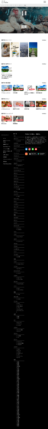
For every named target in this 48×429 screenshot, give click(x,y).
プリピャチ (19, 161)
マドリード (19, 341)
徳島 (17, 362)
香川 (17, 388)
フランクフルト (19, 289)
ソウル (18, 294)
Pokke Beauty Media (7, 163)
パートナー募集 (6, 148)
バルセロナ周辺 (19, 343)
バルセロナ (19, 344)
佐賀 (17, 363)
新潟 (17, 407)
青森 (17, 387)
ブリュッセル (19, 279)
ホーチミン (19, 268)
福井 (17, 374)
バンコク (18, 325)
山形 (17, 382)
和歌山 (18, 378)
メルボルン (19, 229)
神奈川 (18, 414)
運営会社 (5, 161)
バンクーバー (19, 241)
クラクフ (18, 141)
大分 (17, 393)
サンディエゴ (19, 309)
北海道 (18, 417)
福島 (17, 373)
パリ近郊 (18, 335)
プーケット (19, 323)
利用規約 (5, 157)
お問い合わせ (5, 154)
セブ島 (18, 256)
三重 (17, 421)
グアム (18, 303)
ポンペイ (18, 350)
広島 (17, 403)
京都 (17, 420)
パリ (17, 337)
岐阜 (17, 380)
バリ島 (18, 189)
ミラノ (18, 354)
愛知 (17, 411)
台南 (17, 316)
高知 (17, 369)
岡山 (17, 400)
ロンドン (18, 331)
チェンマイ (19, 322)
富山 (17, 375)
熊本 (17, 377)
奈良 (17, 406)
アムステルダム (19, 283)
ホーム (3, 5)
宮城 (17, 389)
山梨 (17, 418)
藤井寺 (20, 5)
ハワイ (18, 307)
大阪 (15, 5)
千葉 (17, 396)
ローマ (18, 357)
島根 (17, 424)
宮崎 (17, 370)
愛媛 (17, 395)
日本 (11, 5)
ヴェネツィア (19, 353)
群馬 (17, 413)
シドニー (18, 273)
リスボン (18, 299)
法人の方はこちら (6, 146)
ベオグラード (19, 165)
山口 (17, 367)
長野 (17, 410)
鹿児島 (18, 366)
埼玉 (17, 381)
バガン (18, 196)
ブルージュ (19, 277)
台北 (17, 317)
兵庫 (17, 398)
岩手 (17, 385)
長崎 (17, 423)
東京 (17, 425)
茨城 (17, 409)
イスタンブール (19, 264)
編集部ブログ (5, 144)
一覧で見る (44, 40)
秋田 (17, 371)
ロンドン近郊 (19, 329)
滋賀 (17, 384)
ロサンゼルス (19, 306)
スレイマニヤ (19, 236)
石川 (17, 405)
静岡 (17, 402)
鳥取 (17, 364)
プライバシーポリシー (7, 159)
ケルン (18, 288)
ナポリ (18, 349)
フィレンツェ (19, 356)
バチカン (18, 351)
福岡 (17, 391)
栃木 (17, 399)
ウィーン (18, 228)
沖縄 (17, 392)
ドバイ (18, 151)
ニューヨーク (19, 305)
